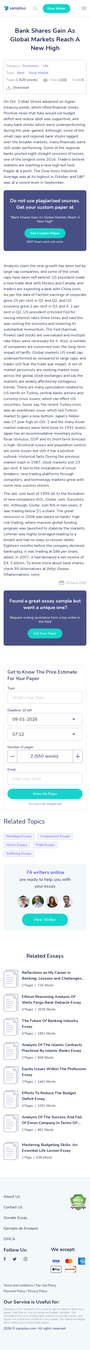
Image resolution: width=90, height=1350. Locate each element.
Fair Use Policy (46, 1285)
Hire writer (57, 8)
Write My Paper (45, 794)
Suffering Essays (18, 853)
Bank (20, 73)
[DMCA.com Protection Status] (78, 1202)
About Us (12, 1196)
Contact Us (13, 1207)
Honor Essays (16, 845)
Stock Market (38, 73)
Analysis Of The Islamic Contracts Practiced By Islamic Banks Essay (52, 1047)
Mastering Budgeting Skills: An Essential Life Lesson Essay (49, 1147)
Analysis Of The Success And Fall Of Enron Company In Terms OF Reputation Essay (52, 1120)
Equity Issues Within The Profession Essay (54, 1071)
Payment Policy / (15, 1291)
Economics (31, 66)
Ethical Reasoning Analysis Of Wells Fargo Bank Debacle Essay (51, 999)
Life (45, 66)
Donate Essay (15, 1217)
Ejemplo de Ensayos (21, 1228)
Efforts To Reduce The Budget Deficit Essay (49, 1095)
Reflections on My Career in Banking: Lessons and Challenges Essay (52, 975)
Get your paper (45, 633)
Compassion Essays (55, 836)
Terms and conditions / (19, 1285)
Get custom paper (45, 233)
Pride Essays (45, 845)
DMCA (9, 1239)
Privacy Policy (37, 1291)
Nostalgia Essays (19, 836)
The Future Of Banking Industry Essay (50, 1023)
